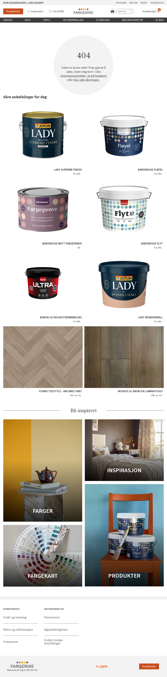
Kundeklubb (13, 11)
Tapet (47, 20)
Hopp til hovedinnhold (12, 2)
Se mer (159, 20)
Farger (7, 20)
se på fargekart (97, 76)
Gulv (27, 20)
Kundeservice (157, 2)
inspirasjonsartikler (73, 76)
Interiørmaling (73, 20)
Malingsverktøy (132, 20)
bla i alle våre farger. (87, 80)
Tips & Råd (58, 11)
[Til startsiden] (83, 11)
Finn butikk (121, 2)
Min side (133, 2)
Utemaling (103, 20)
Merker (144, 2)
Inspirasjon (36, 11)
